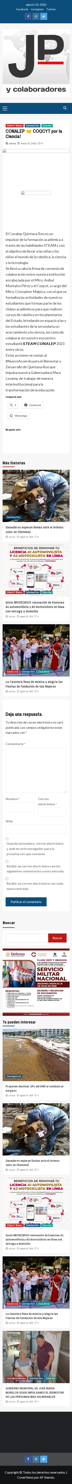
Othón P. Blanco (14, 125)
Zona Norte (43, 671)
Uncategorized (14, 1076)
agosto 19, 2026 (26, 536)
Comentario (16, 744)
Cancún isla (12, 671)
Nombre (13, 799)
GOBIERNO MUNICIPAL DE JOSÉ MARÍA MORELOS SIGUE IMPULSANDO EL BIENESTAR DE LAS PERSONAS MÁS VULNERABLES (35, 1392)
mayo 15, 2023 (29, 143)
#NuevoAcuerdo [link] (19, 361)
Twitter (51, 9)
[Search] (65, 108)
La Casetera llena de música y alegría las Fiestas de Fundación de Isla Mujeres (34, 684)
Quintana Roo (32, 125)
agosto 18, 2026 (26, 616)
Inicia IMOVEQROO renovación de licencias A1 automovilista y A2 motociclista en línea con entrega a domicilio (35, 607)
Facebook (22, 9)
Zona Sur (47, 125)
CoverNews (25, 1477)
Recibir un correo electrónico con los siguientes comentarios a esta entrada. (35, 868)
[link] (26, 233)
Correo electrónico (47, 801)
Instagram (37, 9)
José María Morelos (16, 1378)
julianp (12, 143)
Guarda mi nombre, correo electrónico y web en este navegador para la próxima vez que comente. (35, 848)
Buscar (9, 922)
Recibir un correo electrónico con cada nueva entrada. (35, 885)
